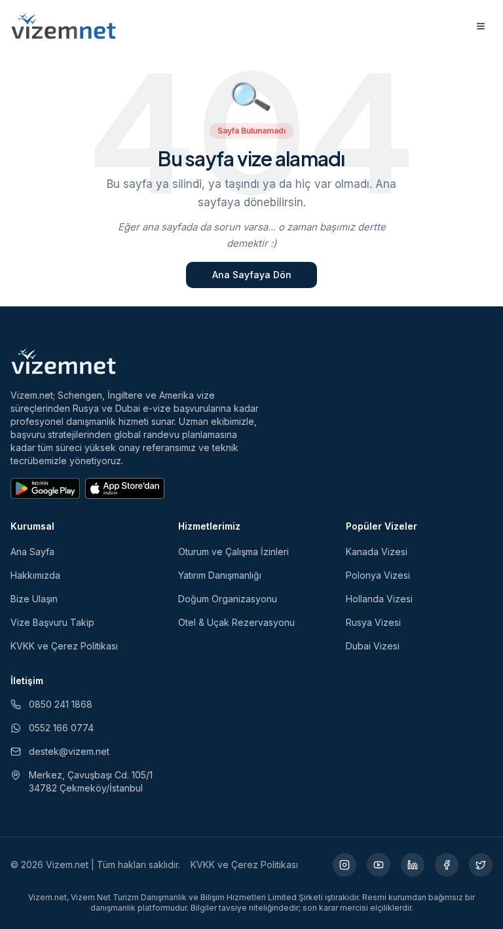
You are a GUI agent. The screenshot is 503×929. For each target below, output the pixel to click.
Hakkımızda (35, 575)
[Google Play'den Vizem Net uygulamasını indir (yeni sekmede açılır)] (45, 488)
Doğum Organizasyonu (227, 598)
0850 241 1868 (60, 704)
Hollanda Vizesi (379, 598)
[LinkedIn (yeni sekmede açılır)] (412, 865)
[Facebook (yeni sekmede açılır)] (446, 865)
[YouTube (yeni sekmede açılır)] (378, 865)
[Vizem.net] (63, 361)
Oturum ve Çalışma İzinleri (233, 551)
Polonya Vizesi (378, 575)
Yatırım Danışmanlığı (219, 575)
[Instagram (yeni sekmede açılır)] (344, 865)
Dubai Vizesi (373, 645)
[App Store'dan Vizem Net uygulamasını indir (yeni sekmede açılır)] (124, 488)
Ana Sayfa (32, 551)
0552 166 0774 (61, 727)
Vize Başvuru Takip (52, 622)
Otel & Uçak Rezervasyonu (236, 622)
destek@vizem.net (69, 751)
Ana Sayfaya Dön (251, 274)
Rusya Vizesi (373, 622)
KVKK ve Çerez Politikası (64, 645)
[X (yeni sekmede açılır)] (481, 865)
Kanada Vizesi (376, 551)
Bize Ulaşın (34, 598)
